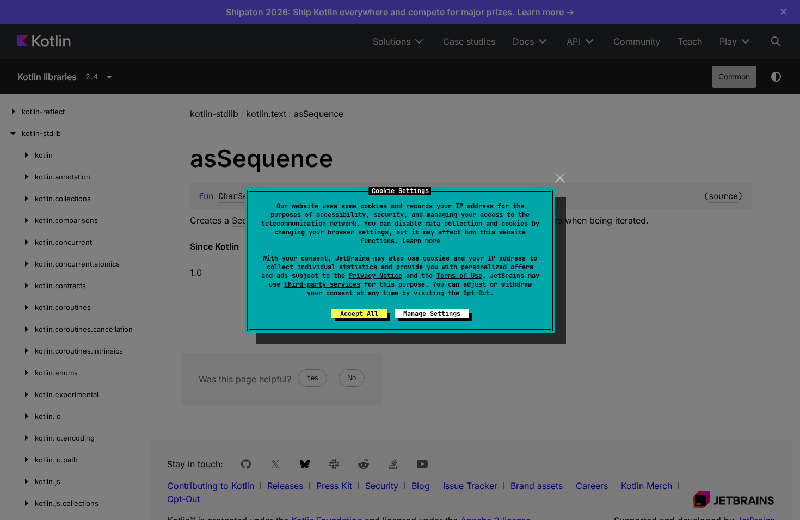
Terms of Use (459, 275)
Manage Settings (431, 313)
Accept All (359, 313)
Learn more (421, 241)
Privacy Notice (375, 275)
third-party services (322, 284)
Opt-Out (476, 293)
